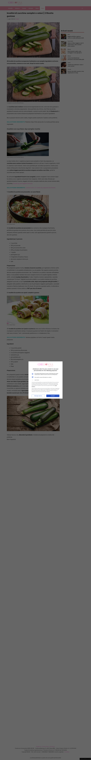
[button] (45, 380)
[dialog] (45, 380)
